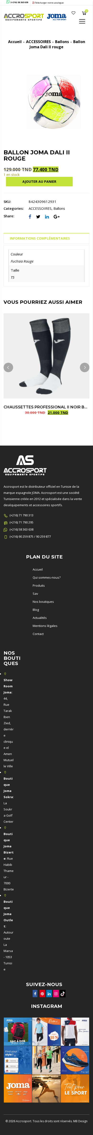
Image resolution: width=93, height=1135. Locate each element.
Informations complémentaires (40, 238)
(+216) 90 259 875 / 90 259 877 (30, 536)
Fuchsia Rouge (22, 261)
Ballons (62, 41)
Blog (36, 610)
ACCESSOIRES (38, 41)
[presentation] (8, 367)
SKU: (7, 201)
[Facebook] (30, 217)
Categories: (14, 208)
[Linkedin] (47, 217)
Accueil (15, 41)
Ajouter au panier (39, 181)
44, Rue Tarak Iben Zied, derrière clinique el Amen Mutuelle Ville (9, 723)
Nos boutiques (43, 601)
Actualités (40, 618)
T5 (12, 277)
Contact (38, 634)
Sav (35, 593)
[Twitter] (38, 217)
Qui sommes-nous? (47, 577)
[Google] (56, 217)
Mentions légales (45, 626)
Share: (9, 216)
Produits (39, 585)
